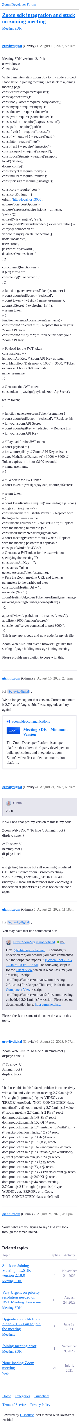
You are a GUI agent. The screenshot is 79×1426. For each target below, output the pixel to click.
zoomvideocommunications (31, 721)
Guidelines (41, 1396)
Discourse (27, 1415)
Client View (24, 970)
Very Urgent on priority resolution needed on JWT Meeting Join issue (21, 1297)
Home (6, 1396)
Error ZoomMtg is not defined (34, 942)
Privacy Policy (40, 1405)
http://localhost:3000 (27, 199)
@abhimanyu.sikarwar (29, 950)
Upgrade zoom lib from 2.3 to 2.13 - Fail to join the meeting (21, 1324)
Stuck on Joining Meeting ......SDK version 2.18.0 (16, 1270)
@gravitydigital (18, 691)
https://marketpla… (48, 1004)
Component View (18, 989)
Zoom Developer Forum (19, 4)
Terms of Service (14, 1405)
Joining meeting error (19, 1346)
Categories (22, 1396)
